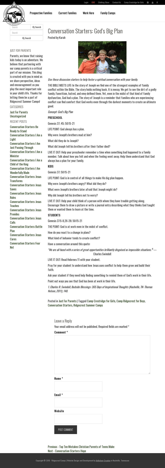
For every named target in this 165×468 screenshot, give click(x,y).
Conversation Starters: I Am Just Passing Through (25, 145)
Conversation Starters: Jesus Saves (25, 187)
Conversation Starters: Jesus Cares (25, 237)
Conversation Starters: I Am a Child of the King (26, 162)
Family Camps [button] (108, 13)
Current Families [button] (67, 13)
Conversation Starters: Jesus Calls (25, 220)
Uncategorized (18, 116)
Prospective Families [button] (41, 13)
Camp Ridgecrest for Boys (130, 301)
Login (86, 2)
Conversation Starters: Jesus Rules (25, 195)
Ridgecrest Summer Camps (88, 305)
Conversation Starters (60, 305)
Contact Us (116, 2)
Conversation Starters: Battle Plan (26, 228)
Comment (61, 332)
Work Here (88, 13)
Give (93, 2)
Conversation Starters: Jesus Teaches (25, 204)
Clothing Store (103, 2)
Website (59, 411)
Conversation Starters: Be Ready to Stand (24, 129)
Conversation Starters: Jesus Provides (25, 212)
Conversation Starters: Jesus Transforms (25, 178)
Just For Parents (67, 301)
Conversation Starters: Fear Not (25, 245)
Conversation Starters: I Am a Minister (26, 154)
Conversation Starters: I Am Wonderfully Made (25, 170)
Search (38, 27)
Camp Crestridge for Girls (134, 2)
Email (58, 395)
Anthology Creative (103, 460)
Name (58, 378)
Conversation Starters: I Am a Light (26, 137)
